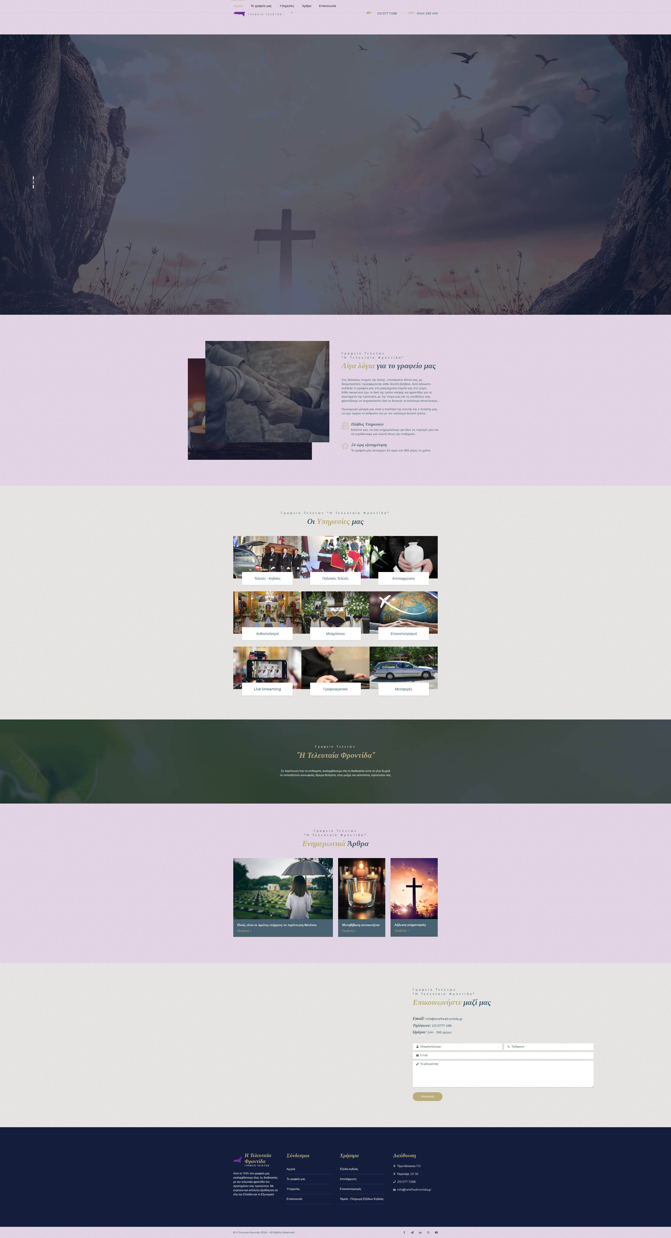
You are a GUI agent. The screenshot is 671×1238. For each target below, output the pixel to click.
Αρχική (238, 6)
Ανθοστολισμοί (267, 634)
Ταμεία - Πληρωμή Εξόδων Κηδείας (362, 1199)
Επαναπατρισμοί (404, 634)
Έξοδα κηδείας (349, 1169)
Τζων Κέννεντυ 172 (409, 1166)
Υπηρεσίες (287, 6)
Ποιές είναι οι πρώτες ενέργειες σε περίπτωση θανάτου (277, 924)
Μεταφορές (403, 689)
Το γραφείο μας (261, 6)
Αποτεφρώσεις (403, 578)
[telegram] (412, 1232)
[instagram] (428, 1232)
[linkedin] (420, 1232)
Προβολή (243, 931)
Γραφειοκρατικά (335, 689)
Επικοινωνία (327, 6)
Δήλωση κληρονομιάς (410, 924)
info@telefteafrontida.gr (414, 1189)
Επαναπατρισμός (350, 1189)
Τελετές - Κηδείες (267, 578)
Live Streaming (267, 689)
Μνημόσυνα (335, 634)
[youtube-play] (436, 1232)
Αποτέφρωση (348, 1179)
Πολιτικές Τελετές (335, 578)
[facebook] (404, 1232)
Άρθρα (306, 6)
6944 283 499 (427, 13)
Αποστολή (427, 1096)
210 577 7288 (387, 13)
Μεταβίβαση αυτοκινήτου (361, 924)
